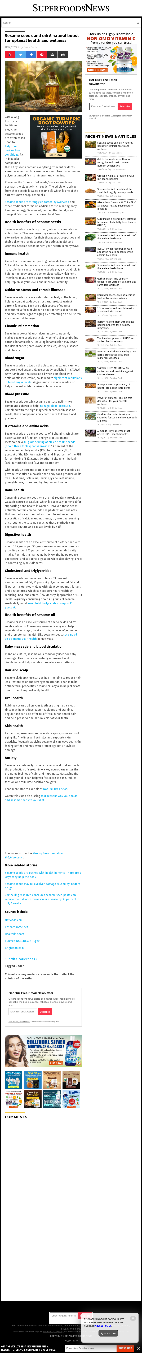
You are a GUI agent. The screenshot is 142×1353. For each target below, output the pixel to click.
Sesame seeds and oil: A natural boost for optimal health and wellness (115, 146)
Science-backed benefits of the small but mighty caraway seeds (115, 191)
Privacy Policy (71, 1341)
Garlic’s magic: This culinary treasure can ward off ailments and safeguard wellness (116, 281)
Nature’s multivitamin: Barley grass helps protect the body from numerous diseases (116, 354)
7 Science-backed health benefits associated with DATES (116, 310)
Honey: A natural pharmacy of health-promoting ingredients (113, 386)
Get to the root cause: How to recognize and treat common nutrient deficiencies (113, 162)
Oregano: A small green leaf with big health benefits (115, 177)
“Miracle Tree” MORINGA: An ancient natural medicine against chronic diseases (115, 371)
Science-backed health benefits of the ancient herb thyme (116, 267)
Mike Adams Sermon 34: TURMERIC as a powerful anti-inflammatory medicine (116, 205)
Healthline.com (14, 934)
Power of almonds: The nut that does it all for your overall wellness (114, 401)
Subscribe (125, 1348)
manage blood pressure (54, 405)
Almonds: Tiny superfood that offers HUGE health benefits (113, 433)
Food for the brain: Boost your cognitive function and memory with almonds (117, 417)
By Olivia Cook (115, 153)
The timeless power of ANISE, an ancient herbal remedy (115, 340)
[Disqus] (43, 1165)
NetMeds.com (14, 920)
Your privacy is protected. (19, 1022)
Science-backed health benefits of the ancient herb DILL (116, 237)
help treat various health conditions (14, 150)
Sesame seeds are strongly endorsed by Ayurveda (37, 202)
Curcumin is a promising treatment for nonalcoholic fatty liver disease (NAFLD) (116, 222)
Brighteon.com (14, 948)
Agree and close (108, 1333)
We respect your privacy (53, 1331)
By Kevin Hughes (117, 212)
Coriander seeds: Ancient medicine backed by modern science (116, 297)
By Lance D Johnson (117, 169)
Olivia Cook (30, 47)
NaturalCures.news (55, 789)
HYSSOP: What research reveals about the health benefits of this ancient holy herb (115, 252)
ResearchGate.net (16, 927)
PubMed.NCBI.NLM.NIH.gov (22, 941)
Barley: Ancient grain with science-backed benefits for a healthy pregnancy (116, 325)
